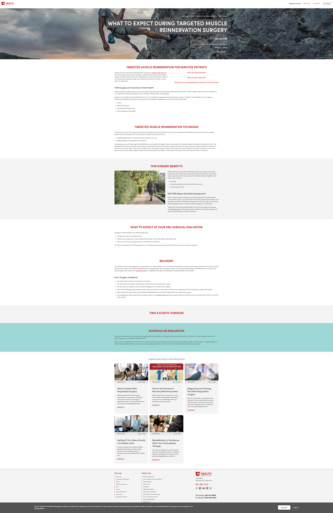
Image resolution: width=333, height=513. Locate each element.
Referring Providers (121, 497)
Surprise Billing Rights (149, 499)
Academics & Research (122, 479)
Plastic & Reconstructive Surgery (206, 16)
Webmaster (146, 502)
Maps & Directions (121, 492)
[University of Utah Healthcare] (207, 474)
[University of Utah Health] (7, 3)
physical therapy (141, 271)
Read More (120, 407)
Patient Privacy (147, 481)
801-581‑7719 (221, 38)
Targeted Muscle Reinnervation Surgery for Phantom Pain (196, 82)
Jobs (117, 486)
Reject (296, 507)
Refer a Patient (221, 52)
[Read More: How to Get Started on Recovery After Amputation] (166, 372)
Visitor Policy (146, 484)
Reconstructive (223, 16)
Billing (117, 481)
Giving (117, 489)
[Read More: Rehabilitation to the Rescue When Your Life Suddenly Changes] (166, 423)
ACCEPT (284, 507)
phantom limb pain (157, 73)
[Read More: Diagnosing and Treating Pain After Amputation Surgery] (201, 372)
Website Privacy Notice (149, 492)
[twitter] (197, 488)
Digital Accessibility (148, 489)
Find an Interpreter (121, 484)
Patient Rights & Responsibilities (152, 479)
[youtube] (204, 488)
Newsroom (119, 494)
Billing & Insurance (295, 3)
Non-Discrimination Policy (150, 497)
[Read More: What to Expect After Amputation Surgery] (131, 372)
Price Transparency (148, 476)
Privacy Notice (39, 508)
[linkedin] (207, 488)
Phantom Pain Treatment (196, 78)
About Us (118, 476)
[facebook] (200, 488)
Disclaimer (146, 486)
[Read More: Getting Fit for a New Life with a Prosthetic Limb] (131, 423)
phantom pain (175, 209)
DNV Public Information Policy (151, 494)
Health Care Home (187, 16)
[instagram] (211, 488)
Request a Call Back (221, 47)
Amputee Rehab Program (196, 73)
